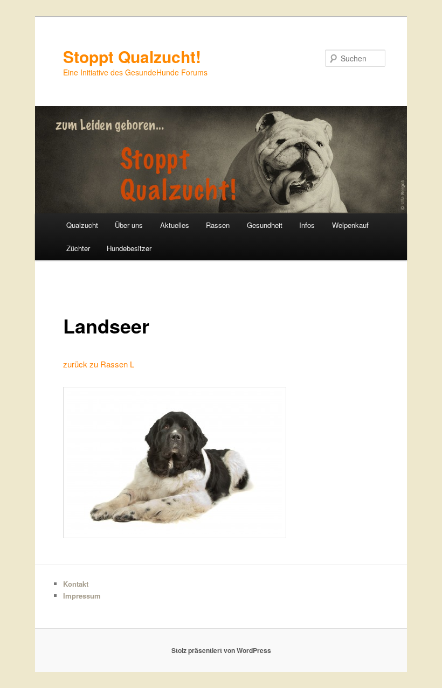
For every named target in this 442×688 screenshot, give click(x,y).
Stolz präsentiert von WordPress (221, 650)
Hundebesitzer (129, 248)
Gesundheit (264, 225)
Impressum (82, 595)
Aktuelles (174, 225)
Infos (307, 225)
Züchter (78, 248)
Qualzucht (82, 225)
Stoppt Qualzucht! (132, 56)
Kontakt (75, 584)
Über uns (129, 225)
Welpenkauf (350, 225)
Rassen (218, 225)
